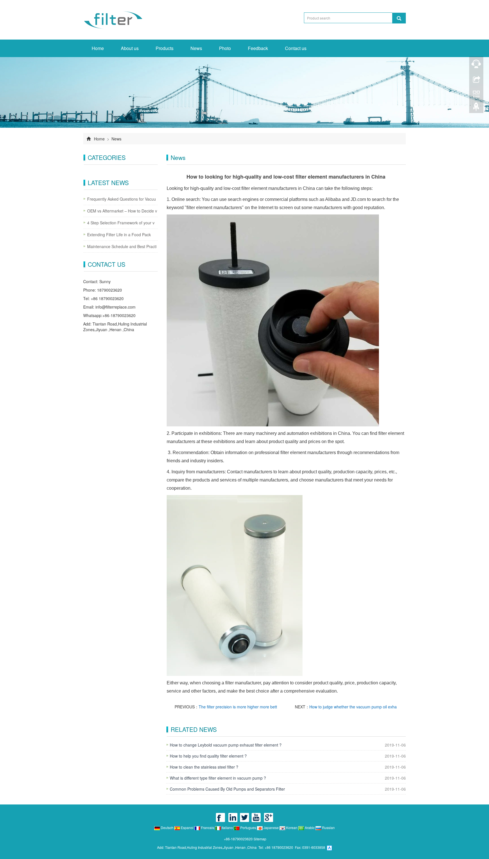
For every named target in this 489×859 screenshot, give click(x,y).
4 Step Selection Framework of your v (121, 222)
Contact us (295, 48)
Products (164, 48)
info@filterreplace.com (115, 307)
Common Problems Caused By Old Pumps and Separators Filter (227, 789)
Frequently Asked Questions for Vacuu (121, 199)
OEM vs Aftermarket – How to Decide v (122, 211)
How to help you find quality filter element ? (208, 756)
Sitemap (260, 838)
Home (98, 48)
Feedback (258, 48)
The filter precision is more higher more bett (238, 707)
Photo (225, 48)
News (196, 48)
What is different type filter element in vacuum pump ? (218, 778)
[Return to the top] (476, 108)
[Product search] (399, 18)
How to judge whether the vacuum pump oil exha (353, 707)
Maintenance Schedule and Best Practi (121, 246)
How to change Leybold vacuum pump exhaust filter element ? (226, 745)
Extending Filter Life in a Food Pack (119, 234)
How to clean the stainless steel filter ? (204, 767)
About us (130, 48)
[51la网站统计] (329, 847)
